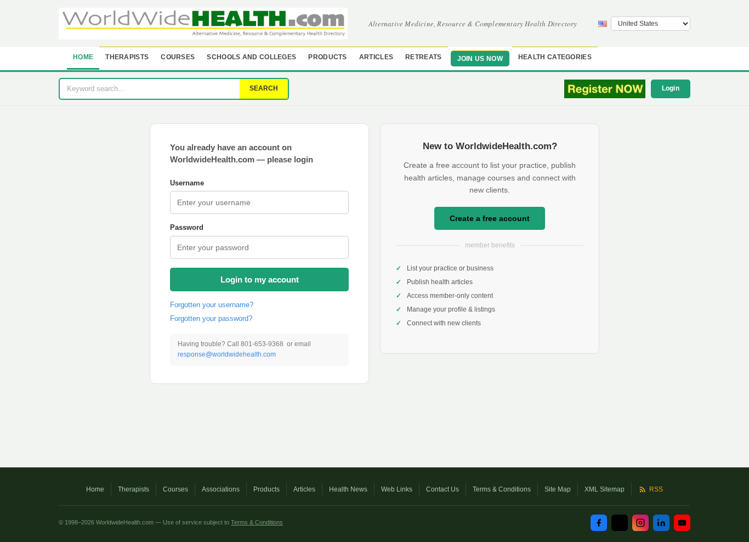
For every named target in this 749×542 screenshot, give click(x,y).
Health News (348, 489)
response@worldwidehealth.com (227, 354)
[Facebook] (599, 523)
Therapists (127, 57)
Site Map (557, 489)
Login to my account (259, 279)
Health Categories (555, 57)
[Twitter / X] (619, 523)
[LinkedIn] (661, 523)
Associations (221, 489)
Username (187, 183)
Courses (178, 57)
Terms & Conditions (502, 489)
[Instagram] (640, 523)
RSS (656, 489)
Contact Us (442, 489)
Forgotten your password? (211, 318)
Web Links (396, 489)
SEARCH (263, 88)
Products (327, 57)
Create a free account (490, 218)
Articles (376, 57)
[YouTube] (682, 523)
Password (186, 227)
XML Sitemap (605, 489)
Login (671, 88)
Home (83, 57)
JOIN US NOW (480, 58)
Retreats (423, 57)
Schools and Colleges (251, 57)
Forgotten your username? (211, 305)
